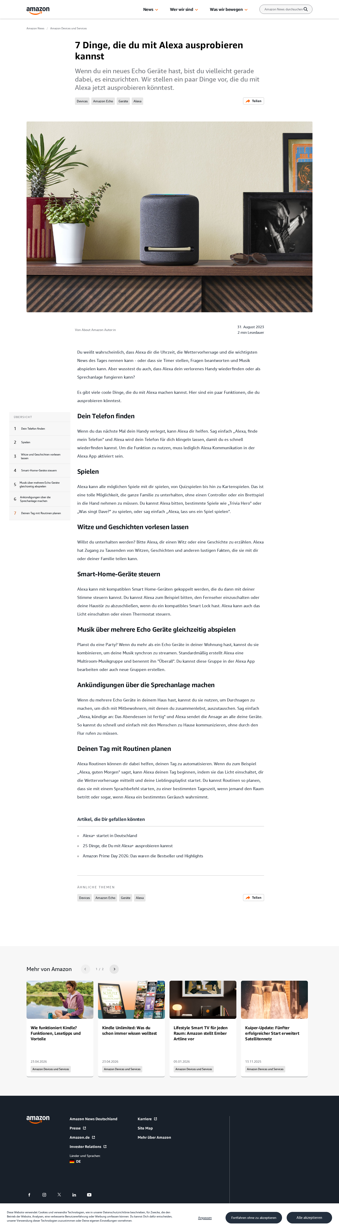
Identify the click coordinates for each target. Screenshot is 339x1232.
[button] (156, 10)
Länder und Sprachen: (85, 1156)
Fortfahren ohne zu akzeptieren (253, 1218)
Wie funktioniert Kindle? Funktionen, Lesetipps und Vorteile (56, 1033)
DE (78, 1161)
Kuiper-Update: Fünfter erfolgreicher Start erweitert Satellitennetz (272, 1033)
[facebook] (32, 1195)
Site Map (145, 1128)
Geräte (123, 101)
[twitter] (62, 1195)
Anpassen (205, 1218)
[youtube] (92, 1195)
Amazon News (35, 28)
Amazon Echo (103, 101)
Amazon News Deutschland (93, 1119)
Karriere (145, 1119)
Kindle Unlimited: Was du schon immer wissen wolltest (129, 1030)
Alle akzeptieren (309, 1217)
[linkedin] (77, 1195)
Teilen (257, 101)
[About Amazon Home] (38, 1120)
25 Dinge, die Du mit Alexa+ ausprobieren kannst (127, 845)
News (148, 9)
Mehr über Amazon (154, 1137)
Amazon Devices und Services (68, 28)
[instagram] (47, 1195)
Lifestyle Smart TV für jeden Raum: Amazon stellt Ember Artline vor (201, 1033)
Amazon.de (80, 1137)
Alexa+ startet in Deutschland (110, 835)
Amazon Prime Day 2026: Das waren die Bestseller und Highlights (143, 856)
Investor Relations (85, 1146)
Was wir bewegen (226, 9)
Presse (75, 1128)
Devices (82, 101)
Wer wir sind (181, 9)
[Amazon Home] (38, 11)
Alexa (137, 101)
